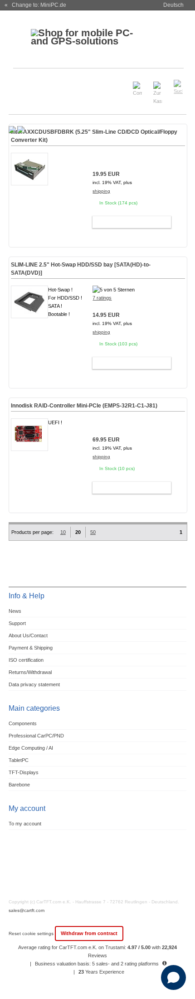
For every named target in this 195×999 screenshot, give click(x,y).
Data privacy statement (34, 684)
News (15, 611)
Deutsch (173, 5)
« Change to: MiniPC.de (35, 5)
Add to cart (127, 222)
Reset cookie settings (32, 933)
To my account (25, 823)
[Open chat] (173, 977)
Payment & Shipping (31, 647)
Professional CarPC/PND (36, 735)
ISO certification (26, 660)
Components (23, 723)
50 (93, 532)
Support (17, 623)
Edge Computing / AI (31, 748)
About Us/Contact (28, 635)
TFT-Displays (24, 772)
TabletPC (19, 760)
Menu (21, 83)
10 (63, 532)
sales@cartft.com (26, 910)
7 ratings (102, 298)
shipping (101, 191)
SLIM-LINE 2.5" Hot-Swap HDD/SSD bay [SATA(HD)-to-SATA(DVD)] (81, 269)
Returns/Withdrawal (30, 672)
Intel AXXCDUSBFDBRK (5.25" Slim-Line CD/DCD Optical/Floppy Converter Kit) (94, 136)
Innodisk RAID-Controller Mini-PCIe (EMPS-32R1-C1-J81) (84, 406)
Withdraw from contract (89, 933)
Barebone (19, 784)
